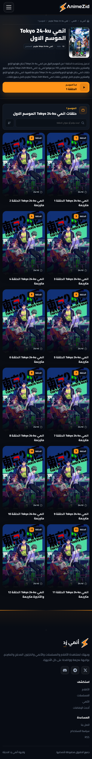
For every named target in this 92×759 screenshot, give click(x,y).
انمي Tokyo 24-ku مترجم (58, 21)
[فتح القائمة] (9, 7)
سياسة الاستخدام (79, 731)
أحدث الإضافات (81, 708)
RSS (87, 737)
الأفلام (85, 690)
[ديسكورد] (65, 670)
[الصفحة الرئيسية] (74, 7)
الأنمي (74, 21)
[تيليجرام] (75, 670)
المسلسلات (83, 695)
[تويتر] (85, 670)
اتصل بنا (85, 725)
